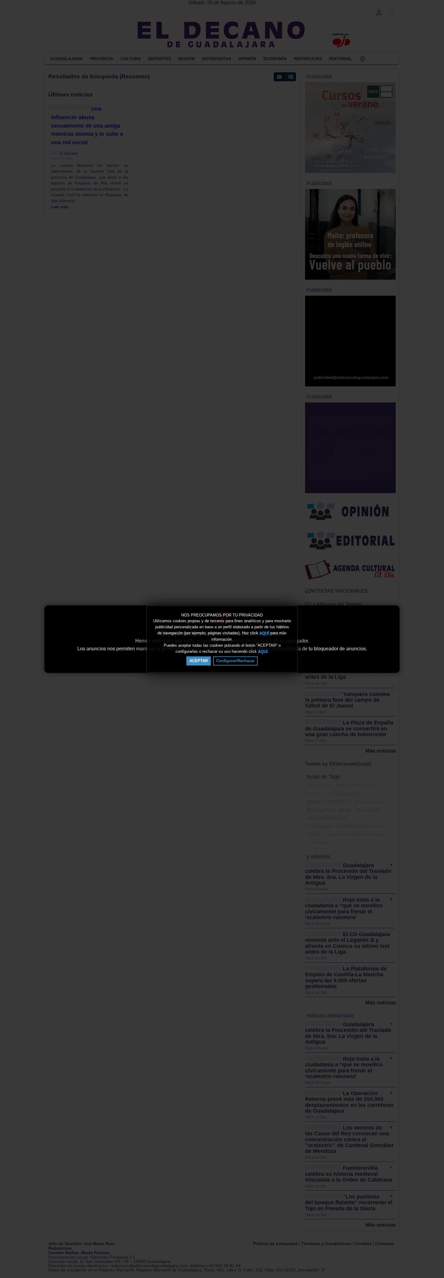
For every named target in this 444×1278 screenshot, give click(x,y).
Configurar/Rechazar (235, 661)
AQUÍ (264, 633)
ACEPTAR (198, 661)
